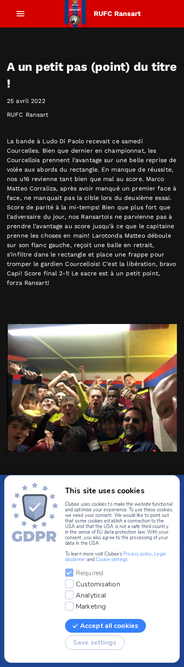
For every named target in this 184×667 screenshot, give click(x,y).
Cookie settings (112, 559)
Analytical (91, 595)
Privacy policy (137, 554)
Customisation (98, 584)
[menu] (20, 13)
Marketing (91, 606)
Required (89, 573)
